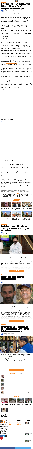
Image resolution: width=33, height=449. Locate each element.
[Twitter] (4, 436)
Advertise (10, 426)
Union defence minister (20, 191)
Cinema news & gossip (20, 427)
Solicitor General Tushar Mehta (6, 191)
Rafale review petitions (21, 190)
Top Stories (18, 423)
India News (18, 422)
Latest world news (20, 426)
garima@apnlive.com (7, 233)
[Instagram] (6, 436)
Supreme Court (14, 191)
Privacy (10, 427)
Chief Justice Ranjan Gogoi (11, 63)
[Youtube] (1, 438)
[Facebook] (1, 436)
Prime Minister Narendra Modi (12, 190)
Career (10, 424)
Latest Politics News (20, 424)
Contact (10, 425)
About (9, 422)
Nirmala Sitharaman (18, 42)
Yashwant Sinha (27, 191)
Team (9, 423)
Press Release (19, 425)
